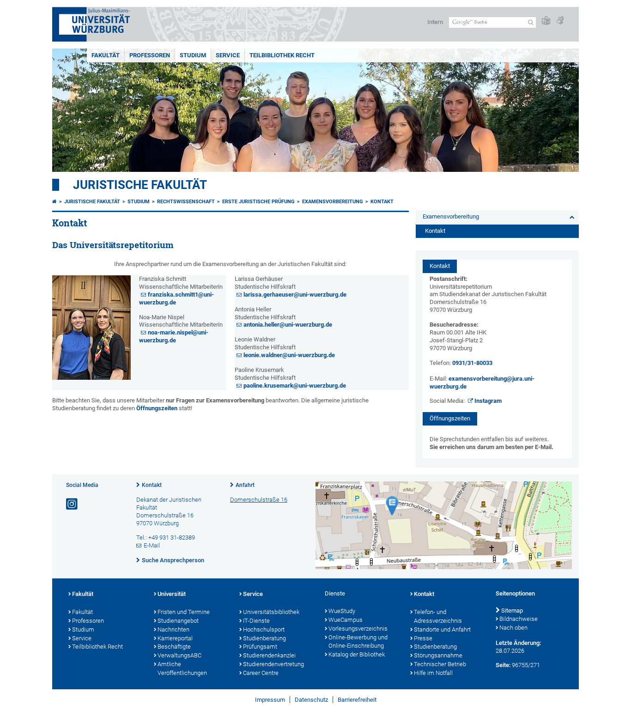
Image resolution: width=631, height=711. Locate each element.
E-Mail (152, 545)
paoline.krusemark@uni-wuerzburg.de (294, 385)
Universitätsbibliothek (271, 611)
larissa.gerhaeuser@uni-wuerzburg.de (294, 294)
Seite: (503, 665)
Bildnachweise (518, 618)
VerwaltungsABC (179, 655)
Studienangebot (178, 620)
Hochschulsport (264, 629)
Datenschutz (311, 699)
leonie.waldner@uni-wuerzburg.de (289, 355)
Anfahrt (245, 485)
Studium (193, 55)
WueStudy (341, 611)
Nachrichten (173, 629)
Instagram (488, 400)
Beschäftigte (174, 646)
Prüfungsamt (260, 646)
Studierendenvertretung (273, 664)
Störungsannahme (438, 655)
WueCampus (345, 619)
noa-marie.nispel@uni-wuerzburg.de (173, 336)
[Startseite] (54, 202)
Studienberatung (264, 638)
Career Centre (261, 672)
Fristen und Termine (184, 611)
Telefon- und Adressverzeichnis (438, 616)
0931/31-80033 (472, 362)
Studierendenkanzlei (269, 655)
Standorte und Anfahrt (442, 629)
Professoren (149, 55)
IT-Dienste (256, 620)
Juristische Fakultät (140, 185)
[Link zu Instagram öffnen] (72, 504)
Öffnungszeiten (156, 408)
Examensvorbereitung (332, 202)
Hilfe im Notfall (433, 672)
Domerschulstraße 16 (258, 499)
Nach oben (513, 627)
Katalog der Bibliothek (356, 654)
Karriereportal (175, 638)
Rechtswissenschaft (186, 202)
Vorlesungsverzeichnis (358, 628)
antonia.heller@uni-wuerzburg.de (287, 324)
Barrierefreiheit (357, 699)
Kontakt (382, 202)
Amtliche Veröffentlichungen (182, 668)
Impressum (270, 699)
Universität (172, 593)
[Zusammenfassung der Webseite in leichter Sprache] (546, 21)
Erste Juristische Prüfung (258, 202)
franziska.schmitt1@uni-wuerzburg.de (176, 298)
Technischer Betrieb (440, 664)
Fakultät (105, 55)
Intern (435, 21)
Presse (423, 638)
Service (228, 55)
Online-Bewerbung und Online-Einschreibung (358, 642)
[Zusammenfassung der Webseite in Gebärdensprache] (560, 21)
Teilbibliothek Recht (282, 55)
